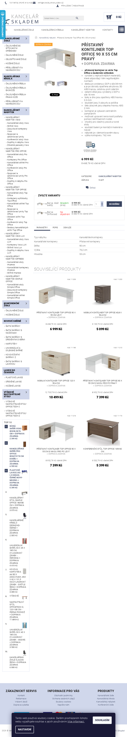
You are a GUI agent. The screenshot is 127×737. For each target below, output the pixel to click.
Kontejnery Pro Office (17, 159)
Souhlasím (102, 720)
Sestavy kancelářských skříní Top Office (17, 228)
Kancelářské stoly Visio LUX (18, 240)
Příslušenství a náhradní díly (14, 68)
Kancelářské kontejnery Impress (18, 268)
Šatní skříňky (13, 326)
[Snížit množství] (102, 205)
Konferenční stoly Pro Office (17, 169)
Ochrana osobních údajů (63, 698)
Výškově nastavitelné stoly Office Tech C (16, 404)
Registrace (78, 6)
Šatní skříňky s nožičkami (14, 331)
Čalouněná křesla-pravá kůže (16, 95)
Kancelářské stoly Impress (15, 263)
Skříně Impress (14, 273)
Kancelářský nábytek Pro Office (16, 149)
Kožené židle (13, 63)
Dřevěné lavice (14, 381)
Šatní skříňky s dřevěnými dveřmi (15, 338)
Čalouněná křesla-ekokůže (16, 89)
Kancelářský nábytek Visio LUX (15, 234)
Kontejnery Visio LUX (16, 245)
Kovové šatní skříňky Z (13, 355)
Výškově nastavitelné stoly (12, 394)
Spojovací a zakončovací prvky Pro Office (17, 176)
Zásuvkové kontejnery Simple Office (17, 291)
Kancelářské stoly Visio (18, 123)
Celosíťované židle (16, 59)
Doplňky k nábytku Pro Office (17, 182)
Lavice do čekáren (9, 371)
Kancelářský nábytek (83, 30)
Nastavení (24, 729)
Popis (55, 227)
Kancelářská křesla (53, 30)
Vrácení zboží (21, 702)
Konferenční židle (11, 304)
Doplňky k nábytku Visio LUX (18, 251)
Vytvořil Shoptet (117, 731)
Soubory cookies (63, 702)
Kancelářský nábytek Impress (15, 257)
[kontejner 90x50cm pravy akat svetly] (40, 204)
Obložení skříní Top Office (16, 218)
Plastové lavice (14, 377)
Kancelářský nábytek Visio (13, 118)
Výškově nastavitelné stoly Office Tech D (16, 413)
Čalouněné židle (15, 55)
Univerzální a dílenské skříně (14, 349)
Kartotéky (11, 344)
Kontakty (108, 30)
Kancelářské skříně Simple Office (16, 296)
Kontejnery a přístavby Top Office (17, 199)
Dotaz (93, 187)
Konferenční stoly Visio (17, 139)
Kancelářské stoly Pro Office (17, 155)
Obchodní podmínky (63, 695)
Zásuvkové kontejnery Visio (17, 130)
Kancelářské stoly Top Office (17, 194)
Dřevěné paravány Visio (18, 145)
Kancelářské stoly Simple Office (15, 285)
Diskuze (67, 227)
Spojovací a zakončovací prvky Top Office (17, 211)
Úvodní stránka (6, 30)
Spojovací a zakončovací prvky (15, 135)
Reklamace (21, 698)
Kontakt (21, 695)
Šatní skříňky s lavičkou (14, 362)
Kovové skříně (12, 321)
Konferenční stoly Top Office (17, 223)
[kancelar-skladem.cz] (21, 18)
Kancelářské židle (24, 30)
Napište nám (64, 705)
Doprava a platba (21, 705)
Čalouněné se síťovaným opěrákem (13, 48)
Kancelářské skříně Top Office (18, 204)
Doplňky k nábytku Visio (18, 142)
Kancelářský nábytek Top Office (16, 188)
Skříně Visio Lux (14, 247)
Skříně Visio (12, 126)
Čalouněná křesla (16, 83)
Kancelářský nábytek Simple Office (14, 279)
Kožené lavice (13, 386)
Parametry (42, 227)
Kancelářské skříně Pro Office (17, 163)
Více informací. (76, 721)
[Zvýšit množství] (102, 202)
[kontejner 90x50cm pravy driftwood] (40, 213)
